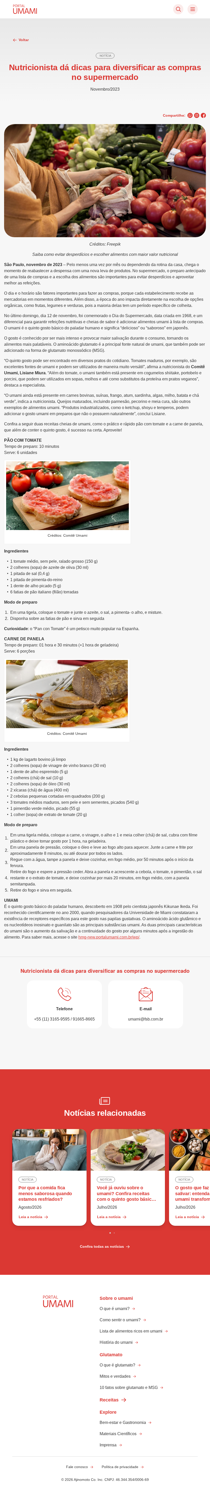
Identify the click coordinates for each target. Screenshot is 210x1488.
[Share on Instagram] (196, 115)
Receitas (109, 1399)
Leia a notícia (30, 1217)
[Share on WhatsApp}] (190, 115)
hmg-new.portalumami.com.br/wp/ (108, 937)
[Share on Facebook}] (203, 115)
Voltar (24, 40)
